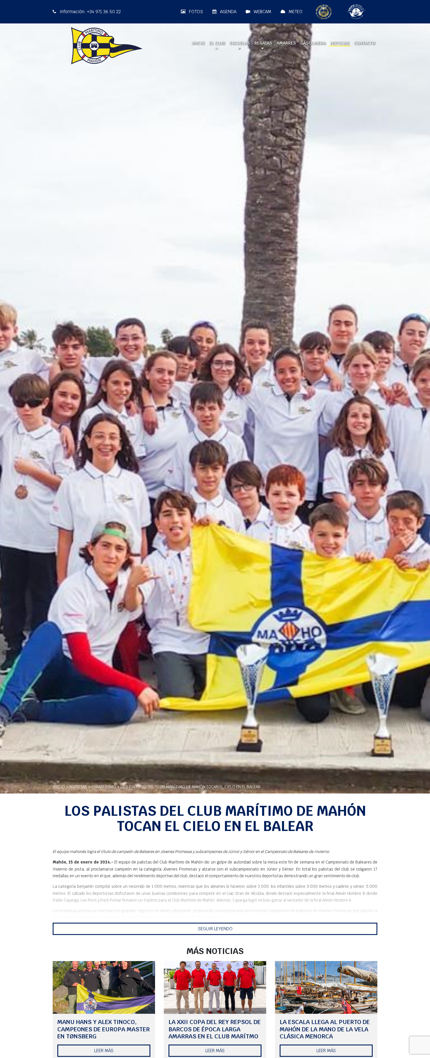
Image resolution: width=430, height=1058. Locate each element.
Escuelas (240, 43)
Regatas (263, 43)
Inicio (198, 43)
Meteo (295, 11)
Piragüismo (104, 786)
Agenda (227, 11)
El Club (217, 43)
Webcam (261, 11)
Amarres (286, 43)
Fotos (195, 11)
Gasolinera (313, 43)
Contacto (364, 43)
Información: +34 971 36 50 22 (90, 11)
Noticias (339, 43)
